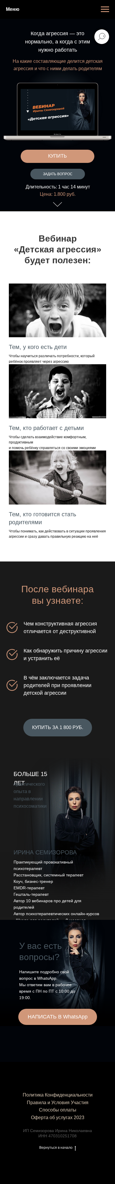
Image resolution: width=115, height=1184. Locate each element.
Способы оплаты (57, 1109)
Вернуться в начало (56, 1148)
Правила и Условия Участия (57, 1102)
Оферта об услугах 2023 (57, 1117)
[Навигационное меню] (105, 9)
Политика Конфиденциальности (58, 1094)
